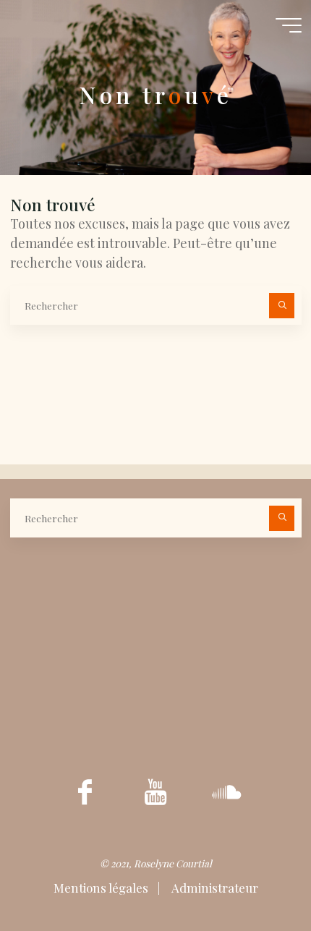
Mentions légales (102, 888)
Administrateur (213, 888)
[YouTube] (156, 792)
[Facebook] (85, 792)
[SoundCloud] (227, 792)
